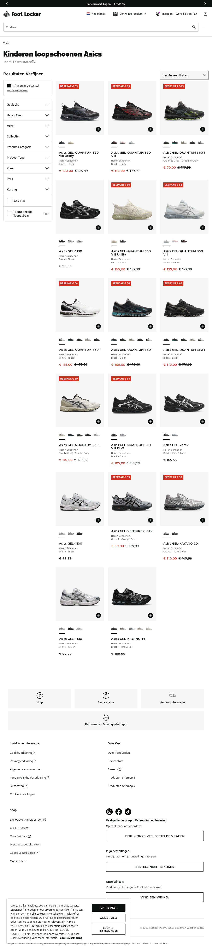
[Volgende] (205, 3)
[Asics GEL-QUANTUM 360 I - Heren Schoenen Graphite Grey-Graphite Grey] (79, 340)
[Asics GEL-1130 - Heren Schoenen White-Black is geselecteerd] (62, 533)
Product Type (16, 157)
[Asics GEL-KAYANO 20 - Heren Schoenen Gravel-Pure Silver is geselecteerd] (166, 533)
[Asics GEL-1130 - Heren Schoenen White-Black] (79, 241)
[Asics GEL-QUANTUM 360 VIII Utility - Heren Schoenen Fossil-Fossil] (71, 142)
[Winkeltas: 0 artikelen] (205, 14)
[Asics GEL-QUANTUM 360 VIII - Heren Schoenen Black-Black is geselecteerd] (114, 142)
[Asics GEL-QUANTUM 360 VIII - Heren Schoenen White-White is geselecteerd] (166, 241)
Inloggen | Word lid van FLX (179, 13)
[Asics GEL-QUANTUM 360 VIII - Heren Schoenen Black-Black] (184, 241)
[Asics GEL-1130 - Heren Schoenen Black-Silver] (79, 533)
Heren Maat (15, 115)
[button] (33, 61)
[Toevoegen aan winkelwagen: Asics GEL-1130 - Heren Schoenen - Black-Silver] (98, 227)
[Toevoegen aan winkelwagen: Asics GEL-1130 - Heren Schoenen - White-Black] (98, 520)
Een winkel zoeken (17, 90)
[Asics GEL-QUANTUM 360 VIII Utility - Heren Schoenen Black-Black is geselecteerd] (62, 142)
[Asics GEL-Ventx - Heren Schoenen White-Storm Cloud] (175, 435)
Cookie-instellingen (22, 794)
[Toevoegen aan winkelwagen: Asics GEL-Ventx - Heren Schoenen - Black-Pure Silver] (202, 421)
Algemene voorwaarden (26, 769)
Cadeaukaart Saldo (22, 852)
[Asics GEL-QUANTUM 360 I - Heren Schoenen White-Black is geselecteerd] (62, 340)
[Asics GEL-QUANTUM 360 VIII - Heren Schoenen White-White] (123, 142)
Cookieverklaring (21, 752)
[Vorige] (7, 3)
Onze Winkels (18, 836)
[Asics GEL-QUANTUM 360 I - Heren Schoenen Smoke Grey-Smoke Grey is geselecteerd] (62, 435)
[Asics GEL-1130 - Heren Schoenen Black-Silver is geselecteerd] (62, 241)
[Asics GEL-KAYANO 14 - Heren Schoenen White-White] (123, 629)
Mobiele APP (18, 861)
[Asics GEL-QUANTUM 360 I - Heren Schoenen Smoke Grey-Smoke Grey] (184, 142)
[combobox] (101, 26)
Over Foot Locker (119, 752)
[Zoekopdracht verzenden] (194, 26)
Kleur (10, 168)
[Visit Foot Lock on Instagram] (109, 811)
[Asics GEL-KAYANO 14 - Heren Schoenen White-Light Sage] (149, 629)
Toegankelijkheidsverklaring (28, 777)
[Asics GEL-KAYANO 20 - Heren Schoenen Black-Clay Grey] (175, 533)
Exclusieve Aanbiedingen (26, 819)
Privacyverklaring (21, 761)
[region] (106, 3)
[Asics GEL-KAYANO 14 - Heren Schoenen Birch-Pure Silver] (140, 629)
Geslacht (13, 104)
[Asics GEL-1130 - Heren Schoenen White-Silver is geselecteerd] (62, 629)
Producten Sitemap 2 (121, 785)
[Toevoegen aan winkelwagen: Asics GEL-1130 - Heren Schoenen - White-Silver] (98, 615)
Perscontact (115, 761)
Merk (10, 126)
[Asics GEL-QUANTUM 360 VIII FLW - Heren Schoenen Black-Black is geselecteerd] (114, 435)
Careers (113, 769)
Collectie (13, 136)
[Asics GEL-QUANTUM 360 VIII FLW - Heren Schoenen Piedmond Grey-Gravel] (123, 435)
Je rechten (17, 785)
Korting (12, 189)
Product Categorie (19, 147)
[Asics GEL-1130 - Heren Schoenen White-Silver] (71, 241)
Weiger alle (109, 917)
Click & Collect (19, 827)
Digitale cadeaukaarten (25, 844)
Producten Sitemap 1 (121, 777)
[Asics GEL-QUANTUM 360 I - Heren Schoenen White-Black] (201, 142)
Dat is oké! (109, 907)
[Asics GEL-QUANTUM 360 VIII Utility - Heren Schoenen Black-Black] (123, 241)
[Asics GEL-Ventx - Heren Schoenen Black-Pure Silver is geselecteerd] (166, 435)
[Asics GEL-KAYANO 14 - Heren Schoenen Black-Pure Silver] (132, 629)
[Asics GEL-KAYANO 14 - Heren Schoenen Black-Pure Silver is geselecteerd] (114, 629)
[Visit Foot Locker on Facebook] (118, 811)
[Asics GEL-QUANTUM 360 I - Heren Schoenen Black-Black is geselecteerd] (114, 340)
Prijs (10, 179)
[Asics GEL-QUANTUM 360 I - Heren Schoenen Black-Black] (175, 142)
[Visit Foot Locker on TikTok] (128, 811)
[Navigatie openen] (203, 27)
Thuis (6, 43)
